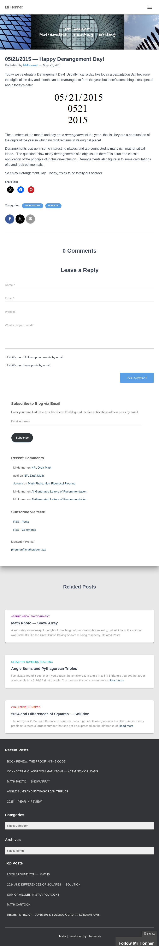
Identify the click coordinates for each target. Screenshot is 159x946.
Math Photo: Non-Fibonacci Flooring (51, 483)
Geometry (18, 662)
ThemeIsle (94, 936)
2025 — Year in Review (24, 801)
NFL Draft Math (41, 467)
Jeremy (18, 483)
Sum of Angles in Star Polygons (33, 894)
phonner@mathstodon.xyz (28, 549)
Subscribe (22, 437)
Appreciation (32, 206)
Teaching (46, 662)
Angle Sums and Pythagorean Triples (44, 669)
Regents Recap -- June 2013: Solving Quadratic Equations (53, 914)
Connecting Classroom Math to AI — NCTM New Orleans (52, 771)
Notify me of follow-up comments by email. (36, 357)
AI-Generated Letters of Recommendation (59, 491)
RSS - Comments (24, 529)
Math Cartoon (18, 904)
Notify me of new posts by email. (29, 365)
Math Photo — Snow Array (34, 623)
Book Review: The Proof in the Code (36, 761)
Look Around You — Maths (28, 874)
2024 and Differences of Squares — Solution (50, 714)
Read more (117, 680)
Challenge (18, 707)
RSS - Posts (21, 521)
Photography (40, 616)
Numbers (53, 206)
